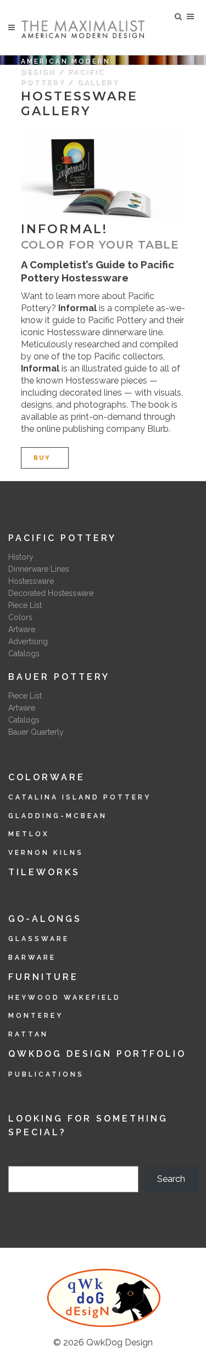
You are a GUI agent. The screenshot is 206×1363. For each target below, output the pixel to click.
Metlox (28, 834)
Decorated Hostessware (50, 593)
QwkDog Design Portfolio (97, 1054)
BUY (42, 457)
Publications (46, 1074)
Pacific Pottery (62, 538)
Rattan (28, 1034)
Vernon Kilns (45, 853)
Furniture (43, 977)
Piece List (25, 605)
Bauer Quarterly (36, 732)
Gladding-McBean (57, 816)
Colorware (46, 777)
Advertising (28, 641)
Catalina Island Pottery (79, 797)
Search (22, 1159)
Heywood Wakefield (64, 997)
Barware (32, 957)
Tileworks (44, 872)
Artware (21, 629)
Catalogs (24, 653)
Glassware (38, 939)
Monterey (35, 1016)
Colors (20, 617)
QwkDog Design (119, 1342)
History (21, 557)
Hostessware (31, 581)
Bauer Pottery (59, 677)
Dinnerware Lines (38, 569)
